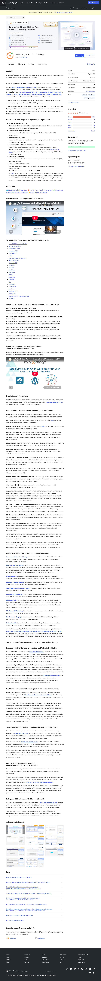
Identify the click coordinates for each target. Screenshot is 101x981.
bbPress (81, 959)
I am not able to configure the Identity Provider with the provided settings (28, 882)
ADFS (10, 256)
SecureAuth (12, 284)
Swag (62, 962)
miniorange (41, 938)
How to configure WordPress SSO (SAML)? (19, 877)
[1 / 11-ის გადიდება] (22, 827)
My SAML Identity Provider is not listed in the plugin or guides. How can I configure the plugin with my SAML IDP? (23, 887)
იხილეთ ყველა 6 (90, 91)
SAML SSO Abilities (41, 192)
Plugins (26, 959)
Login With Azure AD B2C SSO (17, 258)
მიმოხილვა (21, 64)
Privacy (8, 962)
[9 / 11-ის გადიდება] (61, 849)
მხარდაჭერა (91, 64)
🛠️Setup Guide (22, 190)
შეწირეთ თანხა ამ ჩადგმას (76, 166)
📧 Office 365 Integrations (20, 192)
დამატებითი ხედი (73, 102)
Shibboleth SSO (13, 291)
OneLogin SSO (13, 263)
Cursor (10, 152)
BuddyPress (82, 962)
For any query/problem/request (15, 920)
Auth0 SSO (12, 265)
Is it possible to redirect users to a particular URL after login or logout (26, 904)
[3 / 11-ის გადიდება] (61, 827)
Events (62, 957)
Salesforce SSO (13, 251)
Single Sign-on (87, 98)
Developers (45, 959)
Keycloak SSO (13, 253)
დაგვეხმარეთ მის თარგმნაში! (64, 12)
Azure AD (84, 94)
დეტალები (11, 64)
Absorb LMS (12, 286)
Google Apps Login (14, 248)
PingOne (11, 267)
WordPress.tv (46, 962)
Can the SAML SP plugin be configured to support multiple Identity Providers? (28, 893)
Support (44, 957)
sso (93, 98)
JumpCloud (12, 277)
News (7, 957)
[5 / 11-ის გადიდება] (42, 838)
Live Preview (90, 55)
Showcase (27, 954)
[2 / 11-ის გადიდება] (42, 827)
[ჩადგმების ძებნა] (23, 17)
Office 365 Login (14, 260)
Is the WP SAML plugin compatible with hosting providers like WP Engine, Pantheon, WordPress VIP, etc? (23, 898)
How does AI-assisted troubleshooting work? (19, 915)
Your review (71, 131)
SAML (13, 173)
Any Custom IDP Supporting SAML (19, 296)
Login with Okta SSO (15, 246)
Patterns (26, 962)
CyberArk (11, 279)
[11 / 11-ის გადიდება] (42, 859)
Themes (26, 957)
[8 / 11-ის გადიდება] (42, 849)
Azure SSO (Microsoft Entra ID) (18, 244)
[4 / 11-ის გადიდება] (22, 838)
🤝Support (32, 192)
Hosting (8, 959)
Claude (57, 149)
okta (89, 94)
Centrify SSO (12, 293)
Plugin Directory (10, 8)
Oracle (10, 274)
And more (11, 298)
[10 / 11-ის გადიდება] (22, 859)
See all (93, 131)
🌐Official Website (11, 190)
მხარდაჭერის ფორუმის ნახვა (77, 150)
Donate (62, 959)
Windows (11, 289)
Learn (43, 954)
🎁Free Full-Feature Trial (35, 190)
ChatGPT (52, 149)
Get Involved (63, 954)
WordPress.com (83, 954)
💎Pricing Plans (47, 190)
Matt (80, 957)
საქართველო (24, 971)
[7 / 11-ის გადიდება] (22, 849)
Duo (10, 282)
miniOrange (24, 57)
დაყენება (31, 64)
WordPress (12, 270)
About (7, 954)
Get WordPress (93, 2)
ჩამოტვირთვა (79, 55)
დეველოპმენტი (42, 64)
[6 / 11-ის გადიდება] (61, 838)
